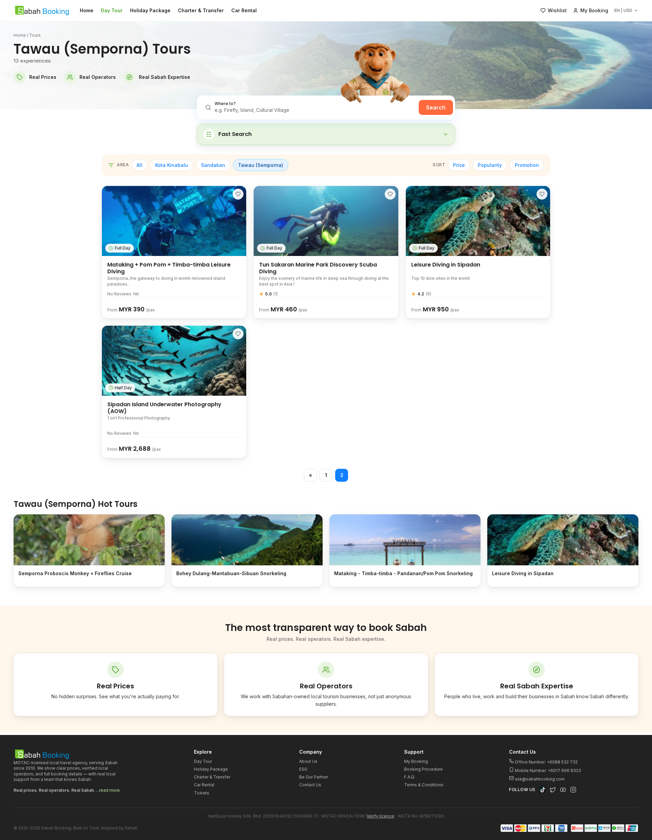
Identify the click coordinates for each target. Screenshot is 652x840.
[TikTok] (543, 790)
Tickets (201, 792)
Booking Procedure (423, 769)
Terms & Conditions (423, 784)
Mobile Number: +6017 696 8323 (547, 770)
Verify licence (380, 816)
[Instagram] (573, 790)
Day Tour (112, 10)
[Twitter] (553, 790)
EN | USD (623, 10)
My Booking (416, 761)
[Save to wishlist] (238, 194)
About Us (308, 761)
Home (86, 10)
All (139, 165)
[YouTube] (563, 790)
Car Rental (244, 10)
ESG (303, 769)
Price (459, 165)
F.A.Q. (409, 776)
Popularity (490, 165)
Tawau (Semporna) (260, 165)
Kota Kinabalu (171, 165)
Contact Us (310, 784)
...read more (108, 790)
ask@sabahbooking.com (540, 779)
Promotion (527, 165)
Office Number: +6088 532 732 (546, 762)
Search (436, 107)
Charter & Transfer (201, 10)
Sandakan (213, 165)
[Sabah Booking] (42, 10)
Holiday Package (150, 10)
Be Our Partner (313, 776)
